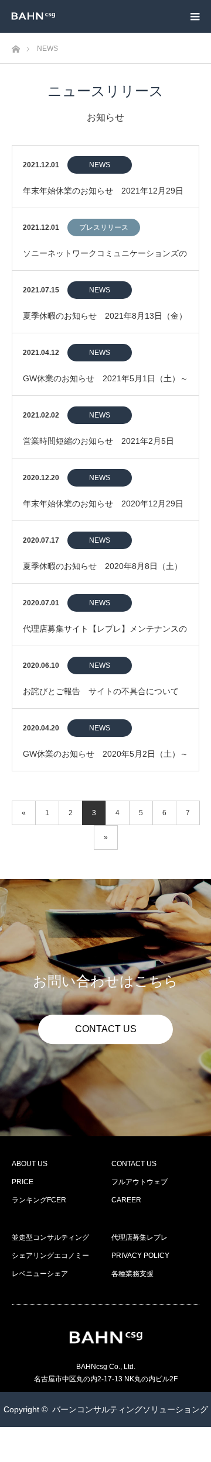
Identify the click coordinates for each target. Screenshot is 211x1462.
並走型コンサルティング (50, 1237)
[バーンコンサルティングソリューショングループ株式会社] (55, 16)
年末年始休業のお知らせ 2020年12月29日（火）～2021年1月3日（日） (103, 509)
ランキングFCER (39, 1200)
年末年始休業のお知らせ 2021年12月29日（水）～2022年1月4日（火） (103, 197)
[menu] (194, 16)
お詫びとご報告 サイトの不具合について (101, 691)
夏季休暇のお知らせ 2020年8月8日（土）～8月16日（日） (102, 572)
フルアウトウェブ (139, 1182)
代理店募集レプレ (139, 1237)
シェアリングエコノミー (50, 1255)
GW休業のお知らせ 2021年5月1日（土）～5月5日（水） (105, 384)
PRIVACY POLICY (140, 1255)
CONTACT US (106, 1029)
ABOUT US (29, 1164)
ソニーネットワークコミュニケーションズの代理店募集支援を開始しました (105, 259)
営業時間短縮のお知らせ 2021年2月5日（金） (98, 447)
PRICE (22, 1182)
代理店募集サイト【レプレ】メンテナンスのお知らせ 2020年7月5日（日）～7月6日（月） (105, 635)
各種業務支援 (132, 1274)
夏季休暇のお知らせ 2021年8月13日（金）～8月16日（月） (105, 322)
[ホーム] (15, 46)
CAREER (126, 1200)
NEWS (99, 165)
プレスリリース (103, 227)
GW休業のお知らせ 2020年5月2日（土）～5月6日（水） (105, 760)
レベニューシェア (40, 1274)
